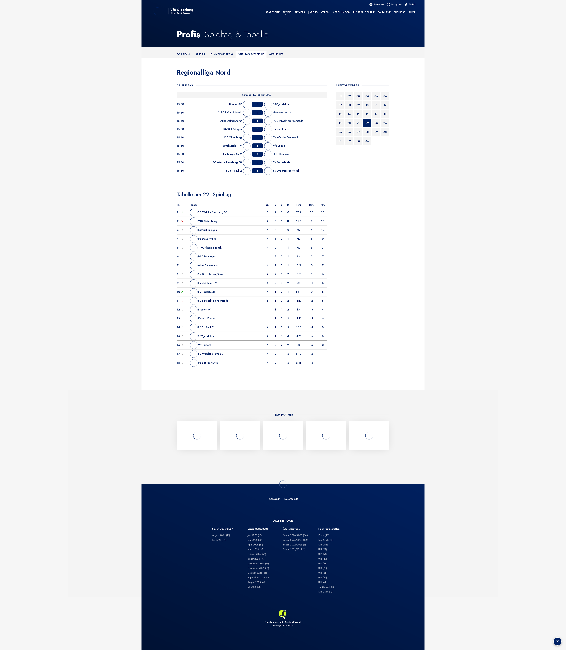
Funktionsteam (221, 54)
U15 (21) (322, 563)
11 (376, 105)
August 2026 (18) (221, 535)
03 (358, 96)
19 (340, 123)
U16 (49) (322, 559)
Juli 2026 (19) (219, 540)
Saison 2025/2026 (258, 529)
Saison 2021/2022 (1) (294, 549)
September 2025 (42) (259, 577)
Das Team (183, 54)
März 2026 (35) (256, 549)
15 (358, 114)
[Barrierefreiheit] (557, 641)
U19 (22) (322, 549)
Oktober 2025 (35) (257, 573)
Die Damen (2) (325, 591)
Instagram (396, 4)
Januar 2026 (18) (256, 559)
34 (367, 141)
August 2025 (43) (257, 582)
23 (376, 123)
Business (399, 12)
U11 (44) (322, 582)
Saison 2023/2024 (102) (295, 540)
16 (367, 114)
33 (358, 141)
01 (340, 96)
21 (358, 123)
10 (367, 105)
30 (385, 132)
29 (376, 132)
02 (349, 96)
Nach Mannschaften (329, 529)
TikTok (412, 4)
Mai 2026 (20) (255, 540)
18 (385, 114)
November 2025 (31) (258, 568)
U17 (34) (322, 554)
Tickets (300, 12)
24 (385, 123)
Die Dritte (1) (324, 544)
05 (376, 96)
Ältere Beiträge (291, 529)
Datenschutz (291, 499)
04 (367, 96)
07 (340, 105)
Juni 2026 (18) (255, 535)
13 (340, 114)
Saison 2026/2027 (222, 529)
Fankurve (384, 12)
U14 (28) (322, 568)
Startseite (272, 12)
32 (349, 141)
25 (340, 132)
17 (376, 114)
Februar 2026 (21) (257, 554)
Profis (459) (324, 535)
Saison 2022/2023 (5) (294, 544)
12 (385, 105)
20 (349, 123)
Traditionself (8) (326, 587)
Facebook (379, 4)
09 (358, 105)
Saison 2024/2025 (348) (295, 535)
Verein (325, 12)
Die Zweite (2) (325, 540)
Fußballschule (364, 12)
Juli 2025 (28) (254, 587)
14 (349, 114)
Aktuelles (276, 54)
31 (340, 141)
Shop (412, 12)
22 (367, 123)
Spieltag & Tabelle (251, 54)
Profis (287, 12)
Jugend (313, 12)
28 (367, 132)
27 (358, 132)
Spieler (200, 54)
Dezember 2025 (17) (258, 563)
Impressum (274, 499)
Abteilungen (341, 12)
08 (349, 105)
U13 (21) (322, 573)
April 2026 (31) (255, 544)
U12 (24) (322, 577)
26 (349, 132)
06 (385, 96)
